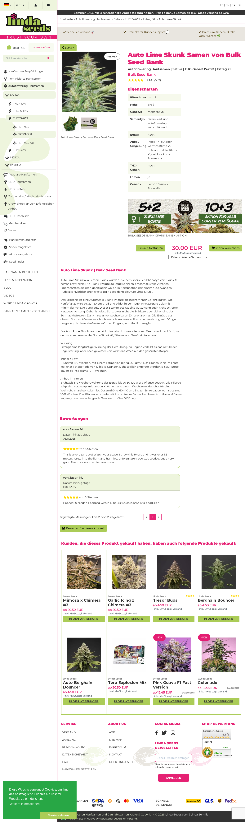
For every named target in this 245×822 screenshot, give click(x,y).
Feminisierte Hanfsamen (24, 78)
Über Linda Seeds (122, 762)
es (221, 5)
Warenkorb (41, 47)
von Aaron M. (73, 429)
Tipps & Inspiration (17, 280)
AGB (112, 732)
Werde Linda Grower (20, 303)
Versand (69, 732)
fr (233, 5)
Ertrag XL (149, 19)
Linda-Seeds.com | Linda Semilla (186, 814)
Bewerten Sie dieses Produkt (85, 528)
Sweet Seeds (70, 596)
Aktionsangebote (20, 254)
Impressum (117, 747)
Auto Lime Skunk (169, 19)
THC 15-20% (132, 19)
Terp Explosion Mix (127, 682)
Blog (7, 287)
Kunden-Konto (74, 747)
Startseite (66, 19)
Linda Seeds (160, 596)
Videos (8, 295)
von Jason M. (73, 477)
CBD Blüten (16, 189)
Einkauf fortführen (150, 248)
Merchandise (16, 223)
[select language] (8, 5)
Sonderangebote (19, 247)
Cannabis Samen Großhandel (27, 311)
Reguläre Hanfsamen (22, 174)
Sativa (118, 19)
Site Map (115, 739)
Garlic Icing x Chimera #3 (121, 602)
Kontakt (115, 754)
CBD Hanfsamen (19, 182)
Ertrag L (24, 127)
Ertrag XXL (26, 143)
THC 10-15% (20, 111)
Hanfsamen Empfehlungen (26, 71)
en (227, 5)
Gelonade (207, 682)
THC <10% (19, 103)
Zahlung (69, 739)
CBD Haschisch (18, 216)
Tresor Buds (165, 600)
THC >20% (19, 150)
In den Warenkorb (227, 248)
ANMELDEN (173, 777)
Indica (15, 157)
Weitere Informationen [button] (25, 804)
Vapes (12, 230)
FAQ (65, 762)
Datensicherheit (75, 754)
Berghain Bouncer (216, 600)
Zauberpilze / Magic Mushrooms (29, 196)
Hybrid (15, 164)
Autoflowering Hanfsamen (93, 19)
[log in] (35, 5)
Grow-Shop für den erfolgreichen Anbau (31, 206)
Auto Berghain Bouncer (77, 684)
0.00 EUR (18, 48)
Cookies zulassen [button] (58, 815)
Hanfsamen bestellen (79, 769)
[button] (21, 815)
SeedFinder (16, 261)
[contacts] (49, 5)
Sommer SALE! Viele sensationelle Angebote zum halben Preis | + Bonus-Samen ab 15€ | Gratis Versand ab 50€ (151, 13)
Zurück (69, 47)
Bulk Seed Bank (142, 74)
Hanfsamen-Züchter (22, 239)
